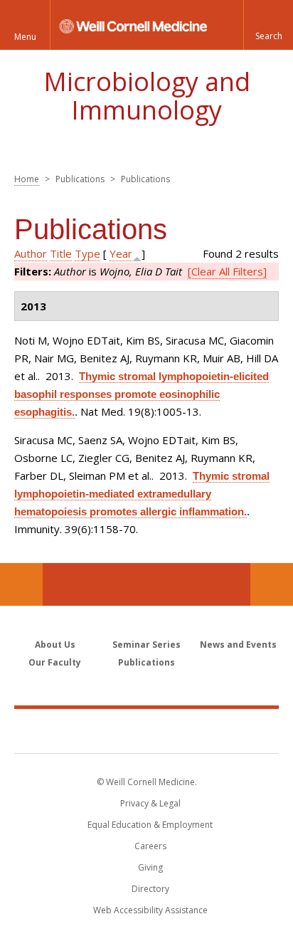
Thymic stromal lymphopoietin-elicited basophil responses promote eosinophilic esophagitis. (141, 394)
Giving (150, 867)
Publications (146, 662)
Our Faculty (54, 662)
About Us (55, 644)
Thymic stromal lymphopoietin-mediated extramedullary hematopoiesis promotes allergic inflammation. (142, 493)
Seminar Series (146, 644)
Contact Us (271, 584)
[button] (268, 25)
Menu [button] (25, 37)
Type (87, 253)
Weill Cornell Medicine (146, 730)
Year (121, 253)
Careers (150, 846)
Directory (150, 889)
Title (61, 253)
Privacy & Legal (150, 803)
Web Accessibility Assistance (150, 910)
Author (30, 253)
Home (26, 179)
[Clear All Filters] (227, 271)
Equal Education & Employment (150, 825)
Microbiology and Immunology (146, 95)
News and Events (238, 644)
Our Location (21, 584)
